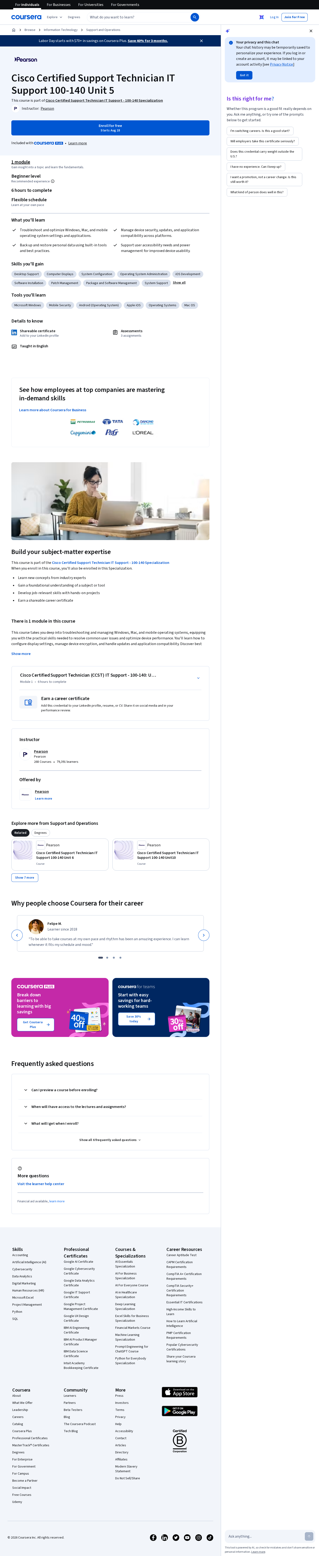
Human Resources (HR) (28, 1290)
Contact (120, 1438)
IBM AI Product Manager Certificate (80, 1342)
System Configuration (96, 274)
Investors (122, 1403)
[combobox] (133, 17)
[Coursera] (26, 17)
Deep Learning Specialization (125, 1306)
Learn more (77, 143)
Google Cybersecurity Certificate (79, 1271)
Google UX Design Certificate (76, 1318)
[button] (74, 17)
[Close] (201, 41)
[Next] (203, 935)
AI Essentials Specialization (125, 1264)
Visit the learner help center (40, 1184)
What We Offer (22, 1403)
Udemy (17, 1502)
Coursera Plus (22, 1431)
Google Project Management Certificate (81, 1306)
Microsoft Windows (27, 305)
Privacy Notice (281, 64)
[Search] (195, 17)
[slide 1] (100, 958)
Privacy (120, 1417)
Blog (67, 1417)
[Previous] (17, 935)
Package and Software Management (111, 283)
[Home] (13, 30)
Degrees (18, 1452)
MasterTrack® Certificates (30, 1445)
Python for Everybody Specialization (130, 1361)
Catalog (17, 1424)
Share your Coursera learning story (181, 1359)
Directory (121, 1452)
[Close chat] (311, 31)
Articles (120, 1445)
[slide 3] (114, 958)
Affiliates (121, 1459)
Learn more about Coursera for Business (52, 410)
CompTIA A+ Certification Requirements (184, 1276)
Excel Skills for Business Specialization (132, 1318)
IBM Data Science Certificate (76, 1354)
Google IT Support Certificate (77, 1295)
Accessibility (124, 1431)
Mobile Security (60, 305)
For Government (23, 1466)
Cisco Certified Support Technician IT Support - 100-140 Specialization (110, 562)
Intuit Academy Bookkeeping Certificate (81, 1365)
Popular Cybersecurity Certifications (182, 1347)
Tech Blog (71, 1431)
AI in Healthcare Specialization (126, 1295)
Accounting (20, 1255)
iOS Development (187, 274)
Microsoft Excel (23, 1297)
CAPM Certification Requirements (179, 1264)
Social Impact (21, 1487)
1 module (20, 162)
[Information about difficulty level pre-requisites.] (52, 181)
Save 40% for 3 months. (148, 40)
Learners (70, 1395)
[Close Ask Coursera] (261, 17)
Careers (18, 1417)
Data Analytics (22, 1276)
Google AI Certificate (78, 1261)
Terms (119, 1410)
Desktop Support (26, 274)
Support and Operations (103, 30)
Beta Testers (73, 1410)
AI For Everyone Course (131, 1285)
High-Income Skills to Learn (181, 1312)
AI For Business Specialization (126, 1276)
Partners (70, 1403)
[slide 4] (120, 958)
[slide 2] (107, 958)
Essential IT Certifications (184, 1302)
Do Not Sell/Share (127, 1478)
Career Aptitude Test (181, 1255)
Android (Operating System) (99, 305)
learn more (57, 1201)
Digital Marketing (24, 1283)
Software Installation (28, 283)
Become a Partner (25, 1480)
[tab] (20, 833)
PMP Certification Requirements (178, 1335)
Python (17, 1311)
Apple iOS (134, 305)
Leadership (20, 1410)
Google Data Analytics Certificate (79, 1283)
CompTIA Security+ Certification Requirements (179, 1290)
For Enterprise (22, 1459)
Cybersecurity (22, 1269)
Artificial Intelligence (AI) (29, 1262)
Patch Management (64, 283)
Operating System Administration (143, 274)
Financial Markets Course (132, 1327)
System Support (156, 283)
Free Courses (21, 1495)
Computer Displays (60, 274)
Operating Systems (162, 305)
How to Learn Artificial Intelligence (181, 1323)
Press (119, 1395)
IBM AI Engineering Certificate (76, 1330)
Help (118, 1424)
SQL (15, 1319)
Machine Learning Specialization (127, 1337)
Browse (30, 30)
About (16, 1395)
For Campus (20, 1473)
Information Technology (61, 30)
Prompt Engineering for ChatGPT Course (131, 1349)
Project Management (27, 1304)
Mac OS (189, 305)
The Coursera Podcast (80, 1424)
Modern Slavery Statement (126, 1469)
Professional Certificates (30, 1438)
